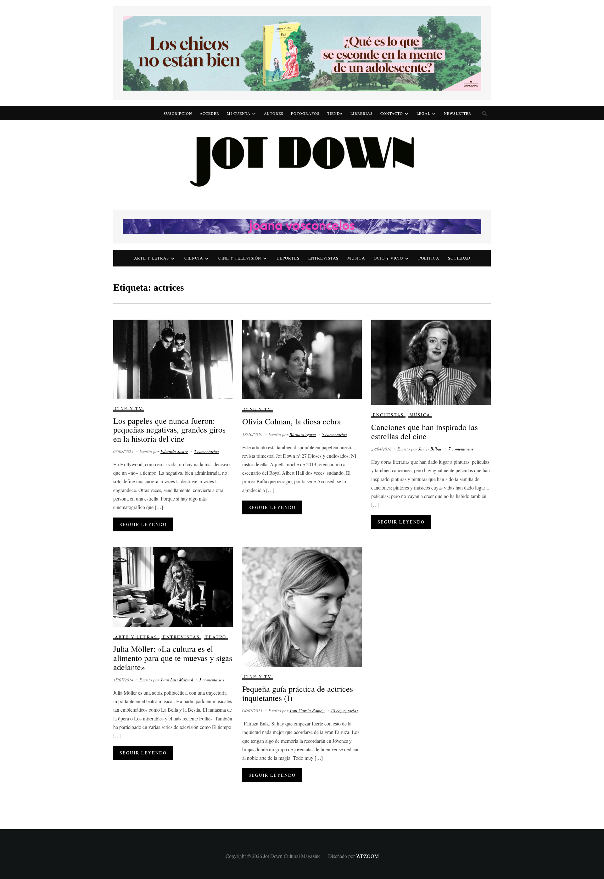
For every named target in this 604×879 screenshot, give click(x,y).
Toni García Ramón (307, 711)
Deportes (288, 258)
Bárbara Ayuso (302, 434)
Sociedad (459, 258)
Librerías (361, 113)
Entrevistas (323, 258)
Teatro (215, 637)
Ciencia (193, 258)
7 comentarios (460, 449)
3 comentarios (206, 451)
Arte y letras (151, 258)
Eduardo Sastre (174, 451)
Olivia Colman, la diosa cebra (291, 421)
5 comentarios (334, 434)
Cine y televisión (239, 258)
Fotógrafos (305, 113)
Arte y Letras (136, 637)
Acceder (209, 113)
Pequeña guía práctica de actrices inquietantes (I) (297, 693)
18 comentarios (344, 711)
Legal (423, 113)
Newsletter (457, 113)
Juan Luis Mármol (176, 680)
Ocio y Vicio (388, 258)
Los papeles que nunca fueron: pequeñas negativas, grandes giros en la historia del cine (169, 429)
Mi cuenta (238, 113)
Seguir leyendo (143, 524)
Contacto (391, 113)
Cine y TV (129, 409)
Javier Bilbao (430, 449)
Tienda (335, 113)
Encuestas (388, 415)
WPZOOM (367, 856)
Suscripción (178, 113)
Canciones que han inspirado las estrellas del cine (424, 431)
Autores (273, 113)
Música (356, 258)
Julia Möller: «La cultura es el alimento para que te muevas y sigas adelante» (172, 657)
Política (428, 258)
